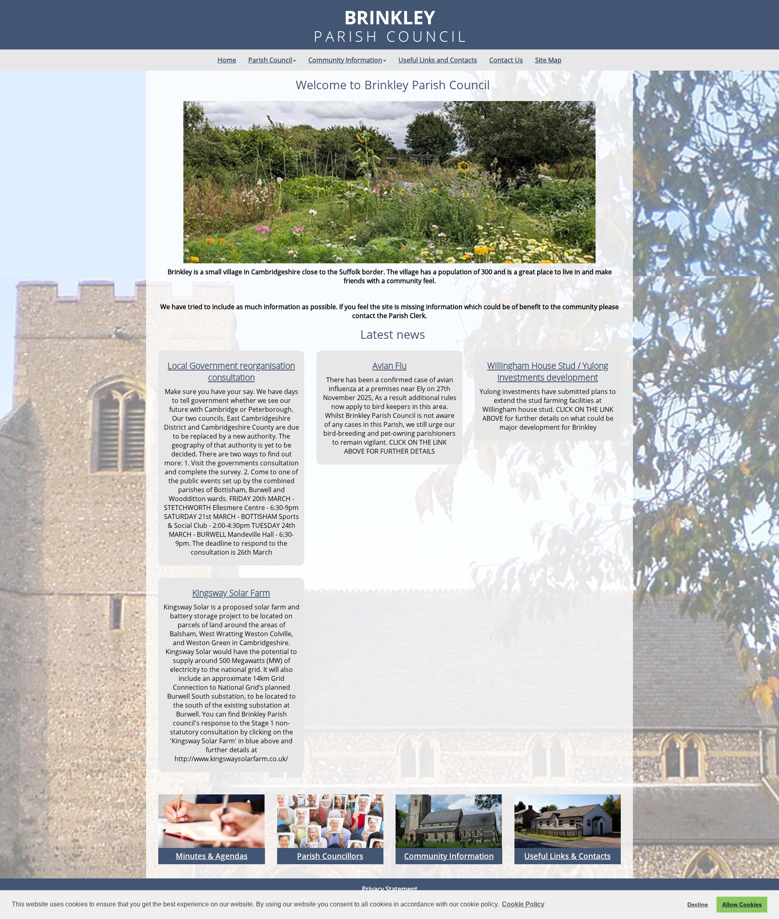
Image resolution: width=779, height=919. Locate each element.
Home (226, 60)
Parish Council (270, 60)
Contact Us (506, 60)
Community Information (345, 60)
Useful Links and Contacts (437, 60)
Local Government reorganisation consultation (231, 371)
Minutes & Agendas (211, 856)
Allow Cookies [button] (742, 904)
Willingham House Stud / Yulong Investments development (547, 371)
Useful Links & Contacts (567, 856)
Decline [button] (697, 904)
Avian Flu (389, 365)
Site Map (548, 60)
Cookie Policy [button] (523, 904)
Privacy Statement (389, 889)
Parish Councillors (330, 856)
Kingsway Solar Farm (231, 592)
